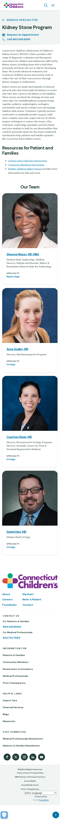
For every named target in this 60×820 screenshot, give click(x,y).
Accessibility (30, 781)
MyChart (28, 594)
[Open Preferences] (4, 815)
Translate (43, 800)
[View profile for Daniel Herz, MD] (30, 498)
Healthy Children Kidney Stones (25, 168)
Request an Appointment (23, 34)
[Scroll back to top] (55, 815)
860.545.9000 (12, 627)
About (6, 594)
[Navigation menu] (52, 5)
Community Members (16, 662)
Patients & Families (14, 655)
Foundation (9, 605)
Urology (11, 364)
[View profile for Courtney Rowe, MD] (30, 403)
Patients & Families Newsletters (21, 745)
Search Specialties (22, 20)
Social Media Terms (30, 785)
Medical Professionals (15, 676)
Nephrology (13, 276)
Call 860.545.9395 (18, 39)
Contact (27, 605)
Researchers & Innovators (18, 669)
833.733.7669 (11, 637)
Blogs (6, 714)
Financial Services (13, 707)
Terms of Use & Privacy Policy (30, 773)
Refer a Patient (31, 599)
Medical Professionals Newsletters (23, 738)
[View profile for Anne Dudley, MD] (30, 315)
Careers (7, 599)
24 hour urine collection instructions (27, 160)
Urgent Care (10, 700)
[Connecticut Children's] (13, 5)
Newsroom (9, 721)
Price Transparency (14, 682)
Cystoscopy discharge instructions (26, 164)
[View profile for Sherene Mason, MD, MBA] (30, 220)
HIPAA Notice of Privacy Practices (30, 777)
